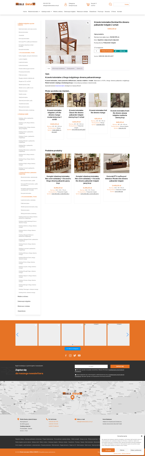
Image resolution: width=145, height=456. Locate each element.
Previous (47, 37)
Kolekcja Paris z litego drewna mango (27, 262)
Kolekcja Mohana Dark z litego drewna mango (27, 258)
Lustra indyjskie (23, 59)
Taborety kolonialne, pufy (25, 100)
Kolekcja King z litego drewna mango (27, 159)
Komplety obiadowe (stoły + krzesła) (26, 45)
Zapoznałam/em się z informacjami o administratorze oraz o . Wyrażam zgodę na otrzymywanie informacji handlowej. (99, 375)
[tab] (48, 68)
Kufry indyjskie (19, 445)
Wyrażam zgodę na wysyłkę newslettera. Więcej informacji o (99, 370)
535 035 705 (46, 3)
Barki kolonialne (89, 442)
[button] (141, 436)
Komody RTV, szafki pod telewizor (28, 41)
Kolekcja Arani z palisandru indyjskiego (26, 132)
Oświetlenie (92, 11)
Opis (48, 68)
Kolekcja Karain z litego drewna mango (27, 244)
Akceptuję (108, 450)
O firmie (113, 11)
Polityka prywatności (126, 453)
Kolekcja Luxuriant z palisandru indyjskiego (27, 249)
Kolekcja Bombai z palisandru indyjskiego (27, 173)
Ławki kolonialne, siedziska (28, 200)
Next (89, 37)
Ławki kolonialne (23, 62)
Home (25, 11)
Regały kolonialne (64, 445)
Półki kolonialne (23, 75)
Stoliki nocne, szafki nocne (26, 88)
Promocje (100, 11)
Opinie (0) (79, 68)
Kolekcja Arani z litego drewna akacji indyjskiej (27, 127)
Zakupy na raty (83, 439)
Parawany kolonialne (24, 72)
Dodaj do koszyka (107, 51)
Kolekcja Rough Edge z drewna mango (27, 271)
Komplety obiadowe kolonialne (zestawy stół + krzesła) (29, 189)
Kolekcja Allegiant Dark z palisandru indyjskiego (28, 240)
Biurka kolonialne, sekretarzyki (29, 177)
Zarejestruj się (73, 5)
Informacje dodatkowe (58, 68)
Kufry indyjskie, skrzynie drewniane (28, 56)
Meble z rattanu (58, 11)
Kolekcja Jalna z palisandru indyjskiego (26, 118)
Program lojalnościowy (48, 439)
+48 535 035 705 (53, 421)
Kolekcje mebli (46, 11)
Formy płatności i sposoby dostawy (62, 439)
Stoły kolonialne (23, 91)
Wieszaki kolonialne (24, 107)
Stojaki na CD (72, 445)
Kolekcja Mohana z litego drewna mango (28, 253)
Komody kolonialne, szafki (28, 180)
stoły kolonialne (60, 86)
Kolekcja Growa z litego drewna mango (27, 280)
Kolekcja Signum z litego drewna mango (27, 276)
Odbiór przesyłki (75, 439)
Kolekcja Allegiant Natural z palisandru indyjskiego (26, 235)
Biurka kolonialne (23, 32)
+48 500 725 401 (53, 424)
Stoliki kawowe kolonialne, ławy (29, 207)
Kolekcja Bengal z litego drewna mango (27, 285)
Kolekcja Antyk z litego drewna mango (27, 164)
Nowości (107, 11)
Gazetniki (21, 35)
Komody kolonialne (24, 38)
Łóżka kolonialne (23, 65)
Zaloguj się (72, 3)
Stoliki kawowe (80, 445)
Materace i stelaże (82, 11)
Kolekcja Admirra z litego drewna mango (28, 226)
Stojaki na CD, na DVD (25, 81)
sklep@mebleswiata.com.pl (51, 5)
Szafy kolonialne (23, 97)
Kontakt (119, 11)
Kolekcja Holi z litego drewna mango (26, 155)
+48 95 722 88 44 (54, 426)
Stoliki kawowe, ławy (24, 84)
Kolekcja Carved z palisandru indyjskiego (26, 168)
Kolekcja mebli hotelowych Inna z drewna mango (28, 221)
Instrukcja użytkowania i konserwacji (33, 439)
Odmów (122, 450)
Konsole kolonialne (24, 49)
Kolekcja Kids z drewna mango (27, 292)
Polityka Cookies (117, 453)
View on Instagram (73, 348)
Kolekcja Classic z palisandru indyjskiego (26, 136)
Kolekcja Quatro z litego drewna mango (27, 267)
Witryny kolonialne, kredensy (26, 110)
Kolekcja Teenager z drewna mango (28, 289)
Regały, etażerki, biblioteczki (26, 78)
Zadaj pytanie (70, 68)
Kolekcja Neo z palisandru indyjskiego (26, 146)
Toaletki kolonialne (24, 103)
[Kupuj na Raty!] (120, 52)
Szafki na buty (22, 94)
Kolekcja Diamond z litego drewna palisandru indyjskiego (28, 217)
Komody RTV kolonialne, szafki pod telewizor (29, 184)
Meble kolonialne (33, 11)
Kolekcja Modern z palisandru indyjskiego (27, 141)
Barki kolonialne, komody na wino (28, 29)
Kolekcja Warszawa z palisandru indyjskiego (27, 150)
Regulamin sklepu (19, 439)
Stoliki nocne (88, 445)
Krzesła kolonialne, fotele (27, 52)
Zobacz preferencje (136, 450)
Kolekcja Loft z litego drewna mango (26, 123)
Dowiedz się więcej (98, 130)
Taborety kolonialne (96, 445)
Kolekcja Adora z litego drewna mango (27, 231)
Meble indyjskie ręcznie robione (26, 24)
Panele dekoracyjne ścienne (26, 68)
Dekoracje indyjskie (70, 11)
